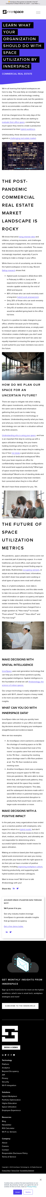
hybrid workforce (28, 129)
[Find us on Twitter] (11, 932)
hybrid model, (26, 829)
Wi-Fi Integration (9, 1085)
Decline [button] (28, 1192)
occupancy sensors (31, 570)
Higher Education (9, 1103)
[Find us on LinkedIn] (7, 932)
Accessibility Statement (27, 1170)
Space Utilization (9, 1107)
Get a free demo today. (13, 926)
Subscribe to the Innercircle (20, 1006)
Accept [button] (17, 1192)
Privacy (5, 1078)
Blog (4, 1121)
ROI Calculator (8, 1128)
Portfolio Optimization (11, 1100)
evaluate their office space (13, 122)
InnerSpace (7, 671)
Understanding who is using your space (19, 435)
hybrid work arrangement (28, 297)
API (3, 1075)
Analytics (6, 1068)
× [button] (40, 1179)
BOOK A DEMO (11, 1047)
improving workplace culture (30, 866)
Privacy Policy (31, 1186)
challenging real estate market (23, 138)
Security (5, 1082)
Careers (5, 1146)
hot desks (16, 453)
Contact (5, 1150)
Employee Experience (11, 1110)
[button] (14, 888)
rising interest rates (27, 237)
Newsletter (6, 1125)
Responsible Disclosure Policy (15, 1153)
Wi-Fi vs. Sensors (9, 1132)
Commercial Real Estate (17, 73)
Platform (5, 1064)
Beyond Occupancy (10, 1071)
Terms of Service (9, 1157)
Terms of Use (15, 1170)
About (4, 1143)
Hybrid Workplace (9, 1096)
